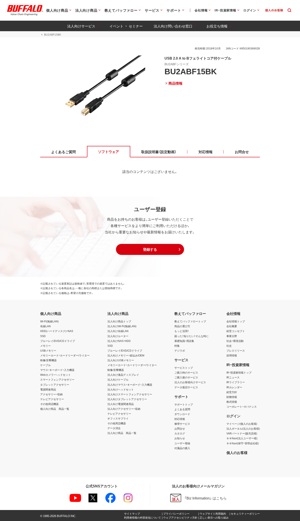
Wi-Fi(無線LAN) (49, 321)
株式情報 (231, 402)
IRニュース (233, 377)
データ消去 (114, 428)
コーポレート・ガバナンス (241, 406)
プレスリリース (235, 350)
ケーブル (45, 365)
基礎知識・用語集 (184, 341)
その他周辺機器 (49, 404)
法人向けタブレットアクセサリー (127, 399)
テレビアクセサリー (52, 399)
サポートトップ (183, 404)
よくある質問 (182, 409)
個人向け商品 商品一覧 (54, 409)
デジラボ (179, 350)
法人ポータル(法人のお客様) (243, 428)
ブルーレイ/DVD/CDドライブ (57, 341)
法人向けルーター (117, 336)
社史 (229, 346)
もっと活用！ (181, 331)
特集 (177, 346)
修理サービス (182, 424)
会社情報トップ (235, 321)
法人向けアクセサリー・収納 (123, 409)
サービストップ (183, 368)
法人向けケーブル (117, 379)
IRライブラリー (235, 382)
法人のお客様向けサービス (190, 382)
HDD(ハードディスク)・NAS (56, 331)
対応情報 (179, 419)
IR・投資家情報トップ (238, 372)
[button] (150, 249)
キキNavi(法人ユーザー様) (241, 438)
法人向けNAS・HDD (119, 341)
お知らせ (179, 438)
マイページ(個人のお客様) (241, 424)
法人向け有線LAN (117, 331)
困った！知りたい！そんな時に (191, 336)
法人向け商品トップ (119, 321)
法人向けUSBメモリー (120, 360)
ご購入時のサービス (186, 372)
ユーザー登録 (182, 443)
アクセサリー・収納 (51, 394)
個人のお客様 (237, 452)
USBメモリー (48, 350)
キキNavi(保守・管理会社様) (242, 443)
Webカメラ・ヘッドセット (55, 375)
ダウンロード (182, 414)
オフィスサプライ (117, 418)
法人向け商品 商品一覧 (121, 433)
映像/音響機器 (48, 360)
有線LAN (45, 326)
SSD (43, 336)
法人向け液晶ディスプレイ (123, 375)
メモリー (45, 346)
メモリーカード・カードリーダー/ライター (65, 355)
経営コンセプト (235, 331)
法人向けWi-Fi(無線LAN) (121, 326)
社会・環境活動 (235, 341)
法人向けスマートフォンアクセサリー (129, 394)
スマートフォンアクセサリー (57, 379)
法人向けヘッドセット (120, 389)
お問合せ (179, 428)
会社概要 (231, 326)
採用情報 (231, 355)
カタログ (179, 433)
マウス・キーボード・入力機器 (57, 370)
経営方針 (231, 392)
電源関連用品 (48, 389)
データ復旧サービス (186, 387)
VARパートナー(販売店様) (241, 433)
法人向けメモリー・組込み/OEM (125, 355)
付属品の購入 (182, 448)
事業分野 (231, 336)
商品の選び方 (182, 326)
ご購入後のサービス (186, 377)
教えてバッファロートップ (190, 321)
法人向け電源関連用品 (120, 404)
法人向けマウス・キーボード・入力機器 (129, 385)
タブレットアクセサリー (54, 385)
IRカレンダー (234, 387)
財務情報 (231, 397)
